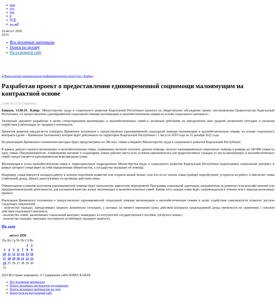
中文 (13, 19)
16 (31, 254)
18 (9, 258)
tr (11, 16)
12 (13, 254)
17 (4, 258)
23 (31, 258)
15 (27, 254)
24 (4, 263)
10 (4, 254)
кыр (12, 5)
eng (12, 12)
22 (27, 258)
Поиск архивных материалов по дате (35, 289)
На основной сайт (26, 52)
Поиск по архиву (25, 47)
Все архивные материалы (32, 42)
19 (13, 258)
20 (18, 258)
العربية (14, 24)
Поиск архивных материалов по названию (39, 285)
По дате (8, 226)
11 (9, 254)
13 (18, 254)
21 (22, 258)
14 (22, 254)
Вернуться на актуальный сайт (31, 293)
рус (12, 8)
